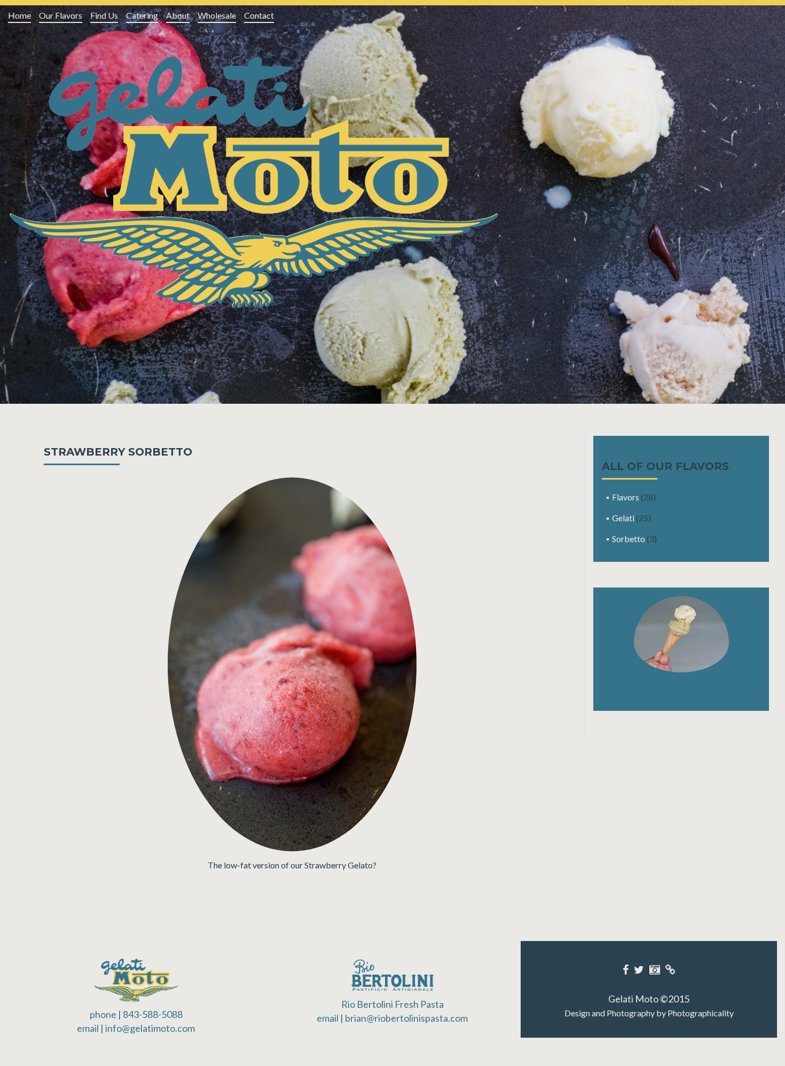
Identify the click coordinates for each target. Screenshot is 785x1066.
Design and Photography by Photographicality (649, 1013)
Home (19, 15)
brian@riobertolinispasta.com (406, 1018)
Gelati (623, 518)
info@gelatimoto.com (150, 1028)
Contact (259, 15)
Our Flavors (60, 15)
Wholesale (217, 15)
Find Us (104, 15)
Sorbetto (628, 539)
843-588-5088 (153, 1014)
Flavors (625, 497)
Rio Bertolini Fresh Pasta (392, 1004)
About (178, 15)
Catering (142, 15)
